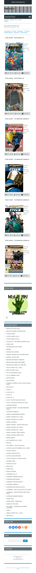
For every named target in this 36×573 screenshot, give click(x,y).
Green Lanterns (11, 422)
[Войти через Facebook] (16, 527)
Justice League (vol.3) (13, 453)
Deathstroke (10, 378)
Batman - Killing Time (12, 357)
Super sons (10, 498)
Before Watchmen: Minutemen (15, 362)
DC (16, 20)
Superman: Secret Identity (14, 482)
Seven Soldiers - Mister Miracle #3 (14, 38)
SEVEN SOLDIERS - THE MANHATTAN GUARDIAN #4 (17, 240)
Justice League (11, 450)
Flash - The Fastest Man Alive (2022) (17, 402)
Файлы (12, 20)
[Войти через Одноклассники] (26, 527)
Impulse (8, 443)
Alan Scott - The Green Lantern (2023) (18, 341)
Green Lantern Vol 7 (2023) (14, 430)
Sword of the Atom (12, 504)
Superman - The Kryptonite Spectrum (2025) (18, 493)
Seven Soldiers (11, 471)
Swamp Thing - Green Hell (14, 501)
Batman (8, 349)
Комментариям (8, 32)
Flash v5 (9, 395)
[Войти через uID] (10, 527)
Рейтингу (27, 31)
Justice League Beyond (13, 456)
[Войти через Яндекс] (19, 527)
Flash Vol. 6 (10, 397)
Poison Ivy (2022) (11, 463)
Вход (23, 2)
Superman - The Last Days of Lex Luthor (18, 489)
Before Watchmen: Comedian (15, 359)
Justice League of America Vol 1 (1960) (18, 448)
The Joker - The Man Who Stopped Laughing (16, 507)
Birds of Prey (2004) (12, 370)
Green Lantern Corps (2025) (15, 435)
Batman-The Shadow (12, 352)
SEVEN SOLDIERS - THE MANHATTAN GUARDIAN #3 (17, 200)
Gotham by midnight (12, 411)
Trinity (8, 510)
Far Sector (9, 387)
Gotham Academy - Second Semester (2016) (17, 408)
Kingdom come (10, 461)
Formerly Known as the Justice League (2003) (18, 384)
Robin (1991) (9, 469)
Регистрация (19, 2)
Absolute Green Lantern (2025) (16, 331)
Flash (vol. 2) (10, 392)
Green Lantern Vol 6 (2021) (14, 427)
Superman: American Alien (14, 476)
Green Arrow (10, 437)
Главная (13, 2)
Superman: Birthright (13, 479)
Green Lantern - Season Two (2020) (17, 424)
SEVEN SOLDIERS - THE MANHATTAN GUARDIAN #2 (17, 159)
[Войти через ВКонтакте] (13, 527)
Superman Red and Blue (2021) (15, 487)
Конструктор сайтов (24, 567)
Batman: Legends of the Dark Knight (17, 354)
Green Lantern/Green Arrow (15, 414)
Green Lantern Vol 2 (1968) (14, 417)
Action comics (10, 333)
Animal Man (9, 344)
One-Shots (9, 515)
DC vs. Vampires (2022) (13, 375)
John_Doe (18, 73)
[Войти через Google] (22, 527)
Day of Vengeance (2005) (13, 372)
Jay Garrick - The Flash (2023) (15, 445)
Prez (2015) (9, 466)
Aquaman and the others (14, 346)
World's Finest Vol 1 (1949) (14, 513)
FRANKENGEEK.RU (9, 9)
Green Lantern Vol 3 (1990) (14, 419)
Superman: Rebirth (12, 484)
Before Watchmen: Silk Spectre (16, 365)
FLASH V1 (9, 389)
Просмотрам (23, 32)
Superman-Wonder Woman (14, 496)
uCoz (18, 568)
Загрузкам (16, 32)
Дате (15, 31)
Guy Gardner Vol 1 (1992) (14, 440)
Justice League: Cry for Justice (16, 458)
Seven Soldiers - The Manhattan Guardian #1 (17, 119)
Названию (20, 31)
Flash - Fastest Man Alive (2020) (15, 400)
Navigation (10, 17)
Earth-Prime (10, 380)
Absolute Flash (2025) (13, 328)
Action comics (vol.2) (12, 336)
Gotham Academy (11, 405)
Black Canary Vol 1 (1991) (14, 367)
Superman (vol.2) (11, 474)
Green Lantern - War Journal (15, 432)
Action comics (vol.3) (12, 339)
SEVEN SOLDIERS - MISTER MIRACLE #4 (14, 78)
